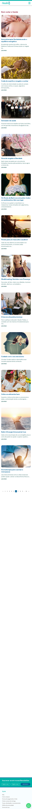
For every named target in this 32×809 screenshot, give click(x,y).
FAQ (3, 794)
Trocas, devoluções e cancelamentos (11, 803)
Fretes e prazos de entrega (9, 801)
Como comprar (6, 797)
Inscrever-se (25, 784)
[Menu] (29, 3)
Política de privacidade (8, 805)
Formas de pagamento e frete (9, 799)
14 (26, 491)
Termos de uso (5, 807)
